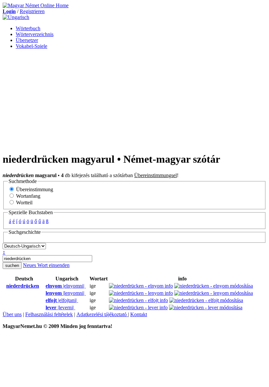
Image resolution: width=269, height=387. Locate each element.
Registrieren (32, 11)
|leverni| (60, 307)
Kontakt (138, 314)
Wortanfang (27, 196)
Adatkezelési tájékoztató (102, 314)
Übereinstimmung (34, 189)
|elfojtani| (62, 300)
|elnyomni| (66, 286)
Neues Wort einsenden (46, 265)
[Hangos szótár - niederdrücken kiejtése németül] (4, 286)
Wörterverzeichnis (34, 34)
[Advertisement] (134, 100)
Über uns (12, 314)
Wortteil (23, 202)
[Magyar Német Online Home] (36, 5)
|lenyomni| (66, 293)
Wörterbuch (28, 28)
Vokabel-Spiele (31, 46)
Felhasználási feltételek (49, 314)
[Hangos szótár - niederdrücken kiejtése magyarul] (43, 286)
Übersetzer (27, 40)
